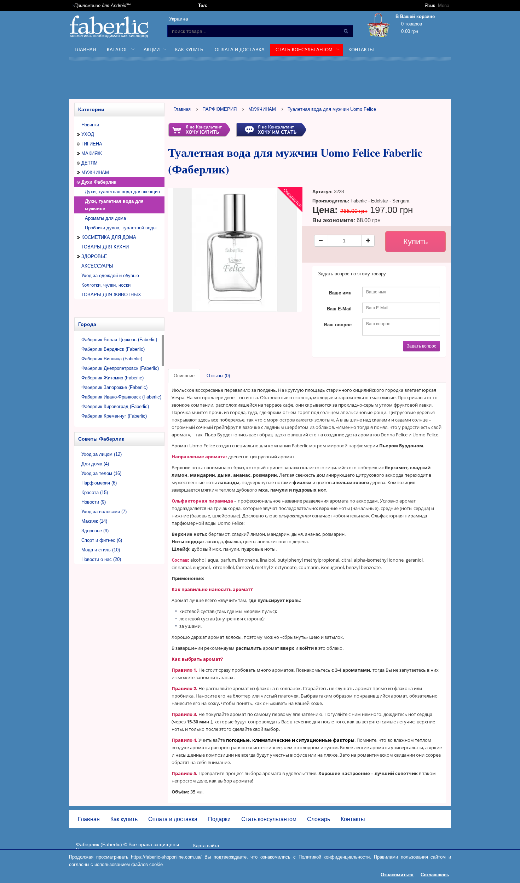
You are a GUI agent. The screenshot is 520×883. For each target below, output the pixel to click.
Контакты (361, 49)
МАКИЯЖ (91, 153)
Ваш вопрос (338, 324)
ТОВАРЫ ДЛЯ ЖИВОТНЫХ (111, 294)
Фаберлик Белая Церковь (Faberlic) (119, 339)
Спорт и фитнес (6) (101, 540)
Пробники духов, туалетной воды (120, 227)
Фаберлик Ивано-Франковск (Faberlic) (121, 397)
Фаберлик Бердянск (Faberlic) (113, 349)
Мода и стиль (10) (100, 549)
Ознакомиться (397, 874)
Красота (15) (94, 492)
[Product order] (199, 129)
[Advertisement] (260, 81)
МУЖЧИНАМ (95, 172)
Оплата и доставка (240, 49)
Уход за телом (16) (101, 473)
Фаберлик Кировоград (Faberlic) (115, 406)
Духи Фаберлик (98, 182)
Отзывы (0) (218, 375)
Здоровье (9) (95, 530)
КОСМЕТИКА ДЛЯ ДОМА (108, 237)
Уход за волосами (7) (104, 511)
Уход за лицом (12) (101, 454)
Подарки (219, 819)
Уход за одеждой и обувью (110, 275)
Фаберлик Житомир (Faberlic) (112, 377)
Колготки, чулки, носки (106, 285)
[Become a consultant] (271, 129)
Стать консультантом (268, 819)
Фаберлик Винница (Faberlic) (111, 358)
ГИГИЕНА (91, 144)
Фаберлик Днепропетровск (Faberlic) (120, 368)
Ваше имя (340, 293)
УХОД (87, 134)
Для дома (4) (95, 463)
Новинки (90, 124)
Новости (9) (93, 502)
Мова (443, 5)
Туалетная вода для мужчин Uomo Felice (332, 109)
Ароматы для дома (105, 218)
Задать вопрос (421, 346)
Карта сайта (206, 845)
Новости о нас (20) (101, 559)
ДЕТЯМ (89, 163)
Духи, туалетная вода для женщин (122, 191)
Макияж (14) (94, 521)
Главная (85, 49)
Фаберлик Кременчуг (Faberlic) (114, 416)
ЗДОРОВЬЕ (94, 256)
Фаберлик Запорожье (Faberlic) (114, 387)
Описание (184, 375)
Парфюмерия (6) (99, 483)
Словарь (318, 819)
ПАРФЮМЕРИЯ (219, 109)
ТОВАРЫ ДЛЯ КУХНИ (105, 247)
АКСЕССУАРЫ (97, 266)
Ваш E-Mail (339, 308)
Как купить (189, 49)
